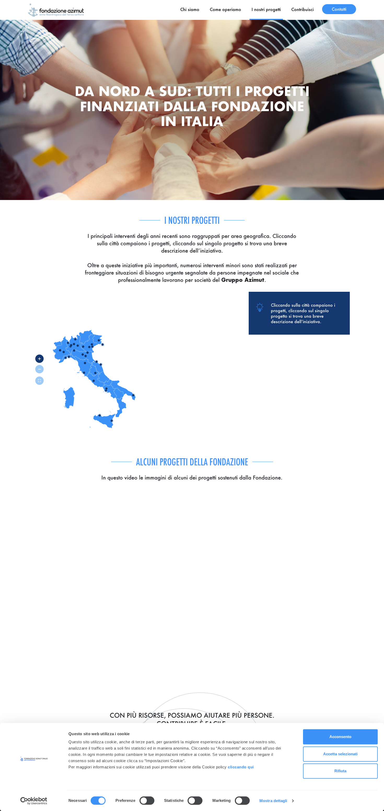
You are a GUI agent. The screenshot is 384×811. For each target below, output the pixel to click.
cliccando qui (241, 767)
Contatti (339, 9)
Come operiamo (225, 9)
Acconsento (340, 736)
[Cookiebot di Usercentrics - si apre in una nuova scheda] (34, 801)
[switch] (146, 800)
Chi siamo (189, 9)
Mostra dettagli (273, 800)
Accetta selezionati (340, 754)
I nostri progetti (266, 9)
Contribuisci (302, 9)
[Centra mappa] (39, 380)
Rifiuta (340, 771)
